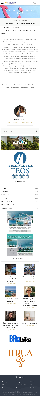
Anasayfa (14, 21)
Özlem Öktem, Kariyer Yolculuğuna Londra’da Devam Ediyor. (10, 325)
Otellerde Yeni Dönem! (29, 323)
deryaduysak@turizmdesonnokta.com (20, 122)
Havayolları (5, 194)
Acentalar (25, 21)
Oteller (4, 188)
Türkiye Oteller (7, 208)
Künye (32, 385)
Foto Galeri (33, 388)
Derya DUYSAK (20, 119)
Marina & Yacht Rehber (9, 205)
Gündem (4, 198)
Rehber (18, 388)
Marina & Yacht (7, 201)
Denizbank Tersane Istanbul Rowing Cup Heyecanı (10, 279)
